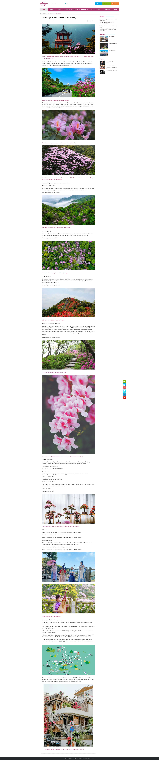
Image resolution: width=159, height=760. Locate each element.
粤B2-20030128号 (86, 758)
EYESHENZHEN (44, 13)
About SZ (107, 9)
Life (99, 9)
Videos (59, 9)
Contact (115, 9)
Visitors (99, 4)
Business (75, 9)
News (51, 9)
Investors (106, 4)
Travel (91, 9)
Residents (115, 4)
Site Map (92, 758)
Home (43, 9)
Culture (68, 9)
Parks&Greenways (57, 13)
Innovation (83, 9)
